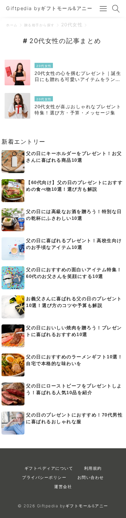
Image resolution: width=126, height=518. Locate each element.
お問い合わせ (90, 477)
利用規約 (93, 468)
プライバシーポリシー (44, 477)
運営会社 (63, 486)
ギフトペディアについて (48, 468)
